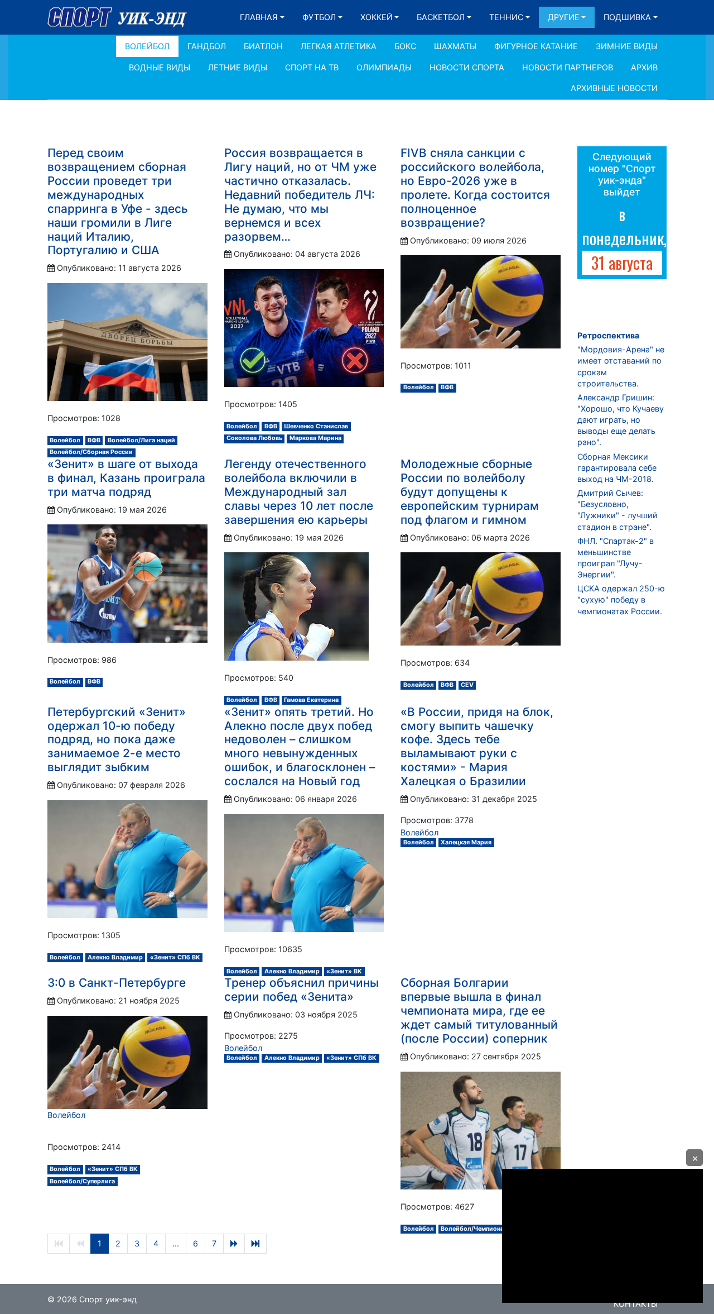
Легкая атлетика (339, 46)
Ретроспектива (608, 335)
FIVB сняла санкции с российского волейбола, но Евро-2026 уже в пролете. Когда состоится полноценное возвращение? (475, 188)
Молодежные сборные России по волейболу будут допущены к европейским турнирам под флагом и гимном (470, 492)
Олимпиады (384, 67)
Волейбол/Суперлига (82, 1181)
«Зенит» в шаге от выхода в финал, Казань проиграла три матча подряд (126, 478)
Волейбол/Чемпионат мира (482, 1228)
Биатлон (263, 46)
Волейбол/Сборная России (91, 452)
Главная (259, 17)
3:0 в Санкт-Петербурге (116, 983)
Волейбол (147, 46)
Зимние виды (627, 46)
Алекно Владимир (115, 957)
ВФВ (94, 440)
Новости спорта (467, 67)
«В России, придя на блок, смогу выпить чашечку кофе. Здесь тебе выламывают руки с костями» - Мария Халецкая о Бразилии (477, 747)
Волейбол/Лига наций (141, 440)
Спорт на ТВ (312, 67)
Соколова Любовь (254, 438)
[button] (694, 1157)
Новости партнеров (567, 67)
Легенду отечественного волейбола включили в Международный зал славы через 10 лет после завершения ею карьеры (298, 492)
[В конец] (255, 1244)
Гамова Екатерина (311, 700)
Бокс (405, 46)
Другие (564, 17)
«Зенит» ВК (344, 971)
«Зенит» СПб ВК (175, 957)
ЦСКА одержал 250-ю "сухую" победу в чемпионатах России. (621, 599)
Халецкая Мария (466, 842)
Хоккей (376, 17)
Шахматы (455, 46)
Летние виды (237, 67)
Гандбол (206, 46)
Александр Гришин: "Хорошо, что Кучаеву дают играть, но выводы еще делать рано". (620, 420)
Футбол (319, 17)
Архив (644, 67)
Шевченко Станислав (316, 426)
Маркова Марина (315, 438)
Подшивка (627, 17)
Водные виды (159, 67)
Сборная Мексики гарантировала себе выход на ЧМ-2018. (617, 468)
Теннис (506, 17)
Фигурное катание (536, 46)
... (175, 1243)
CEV (467, 685)
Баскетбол (441, 17)
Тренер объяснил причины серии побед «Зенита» (301, 990)
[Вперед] (234, 1244)
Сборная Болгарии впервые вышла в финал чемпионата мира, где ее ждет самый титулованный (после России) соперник (479, 1010)
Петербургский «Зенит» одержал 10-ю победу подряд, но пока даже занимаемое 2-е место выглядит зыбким (116, 740)
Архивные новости (614, 88)
